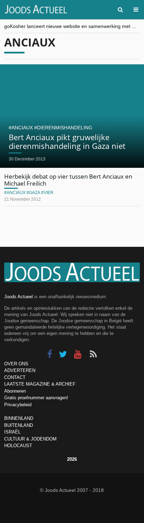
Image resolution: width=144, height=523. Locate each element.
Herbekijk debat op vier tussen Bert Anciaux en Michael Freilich (68, 179)
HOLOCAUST (18, 445)
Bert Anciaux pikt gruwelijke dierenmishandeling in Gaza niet (67, 141)
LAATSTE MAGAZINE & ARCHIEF (39, 384)
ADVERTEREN (19, 370)
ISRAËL (12, 432)
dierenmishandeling (64, 127)
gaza (34, 192)
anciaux (22, 127)
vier (48, 192)
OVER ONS (16, 363)
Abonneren (15, 391)
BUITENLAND (18, 425)
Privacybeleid (17, 404)
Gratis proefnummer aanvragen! (36, 397)
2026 (72, 459)
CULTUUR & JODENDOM (30, 439)
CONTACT (15, 377)
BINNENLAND (18, 418)
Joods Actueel (18, 296)
